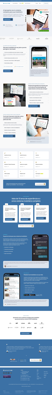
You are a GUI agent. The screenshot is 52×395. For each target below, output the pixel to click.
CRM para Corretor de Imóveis (42, 392)
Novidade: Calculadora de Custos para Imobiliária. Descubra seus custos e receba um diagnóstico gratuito (26, 0)
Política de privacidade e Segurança (26, 386)
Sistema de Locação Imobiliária (43, 393)
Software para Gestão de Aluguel (8, 393)
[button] (25, 355)
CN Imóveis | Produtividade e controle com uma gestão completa (26, 209)
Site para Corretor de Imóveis (19, 393)
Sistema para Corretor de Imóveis (20, 391)
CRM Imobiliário (29, 392)
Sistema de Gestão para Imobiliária (31, 391)
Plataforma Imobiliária (18, 392)
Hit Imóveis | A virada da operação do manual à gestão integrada (10, 209)
